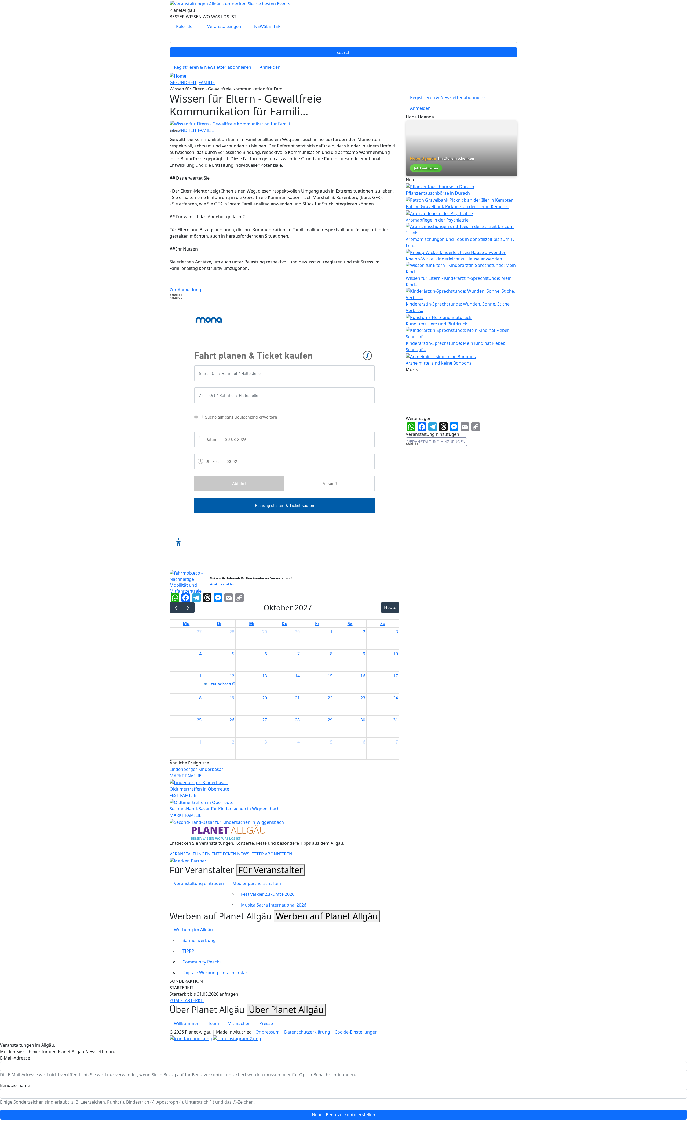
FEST (174, 795)
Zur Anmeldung (185, 290)
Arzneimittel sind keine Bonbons (439, 363)
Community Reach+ (202, 962)
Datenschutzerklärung (307, 1032)
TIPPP (188, 951)
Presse (266, 1023)
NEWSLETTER (267, 26)
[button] (231, 123)
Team (213, 1023)
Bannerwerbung (199, 940)
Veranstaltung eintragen (199, 883)
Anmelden (270, 67)
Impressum (268, 1032)
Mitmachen (239, 1023)
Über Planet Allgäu (286, 1009)
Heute (390, 607)
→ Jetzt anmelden (222, 584)
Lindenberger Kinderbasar (196, 769)
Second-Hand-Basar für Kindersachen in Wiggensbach (225, 809)
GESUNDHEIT (183, 82)
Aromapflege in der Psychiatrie (437, 220)
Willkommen (186, 1023)
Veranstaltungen (224, 26)
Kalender (185, 26)
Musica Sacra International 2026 (273, 905)
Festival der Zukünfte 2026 (267, 894)
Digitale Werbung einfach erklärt (215, 973)
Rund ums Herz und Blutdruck (436, 324)
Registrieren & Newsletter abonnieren (212, 67)
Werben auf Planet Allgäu (327, 916)
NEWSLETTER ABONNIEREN (264, 854)
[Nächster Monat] (188, 607)
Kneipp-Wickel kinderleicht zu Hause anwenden (454, 259)
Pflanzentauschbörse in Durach (438, 193)
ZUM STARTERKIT (187, 1000)
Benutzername (15, 1085)
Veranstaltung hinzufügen (436, 442)
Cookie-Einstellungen (356, 1032)
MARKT (177, 776)
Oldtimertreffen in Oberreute (199, 789)
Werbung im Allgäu (193, 930)
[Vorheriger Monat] (176, 607)
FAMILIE (207, 82)
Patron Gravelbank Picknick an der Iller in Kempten (457, 206)
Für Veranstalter (270, 870)
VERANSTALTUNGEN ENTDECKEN (203, 854)
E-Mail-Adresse (15, 1058)
